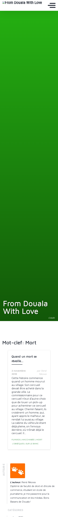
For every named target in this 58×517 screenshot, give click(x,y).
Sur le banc (32, 443)
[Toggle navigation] (52, 5)
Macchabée (28, 439)
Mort (38, 439)
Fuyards (16, 439)
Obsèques (18, 443)
